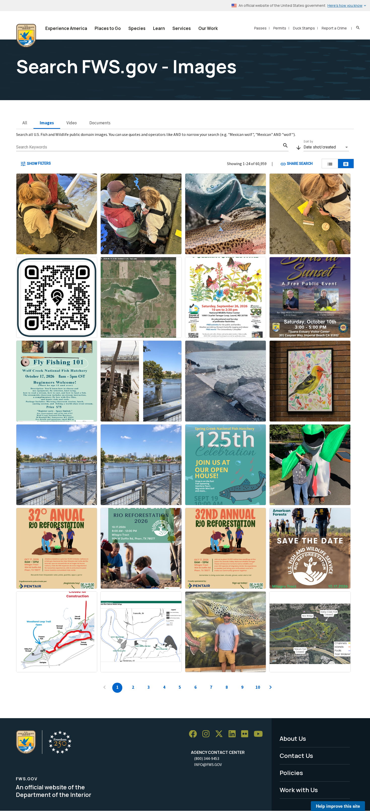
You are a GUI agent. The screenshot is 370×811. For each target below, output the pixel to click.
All (24, 123)
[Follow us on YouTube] (260, 734)
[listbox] (326, 147)
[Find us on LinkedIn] (234, 734)
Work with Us (299, 790)
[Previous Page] (104, 688)
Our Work (208, 28)
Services (181, 28)
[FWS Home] (26, 36)
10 (257, 687)
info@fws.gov (208, 764)
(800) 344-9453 (206, 758)
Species (136, 28)
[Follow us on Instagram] (207, 734)
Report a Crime (334, 28)
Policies (291, 772)
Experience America (66, 28)
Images (47, 123)
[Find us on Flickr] (246, 734)
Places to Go (108, 28)
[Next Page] (271, 688)
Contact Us (296, 755)
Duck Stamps (304, 28)
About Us (293, 738)
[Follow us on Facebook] (194, 734)
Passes (260, 28)
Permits (279, 28)
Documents (99, 123)
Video (71, 123)
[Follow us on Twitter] (221, 734)
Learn (159, 28)
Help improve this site (338, 806)
